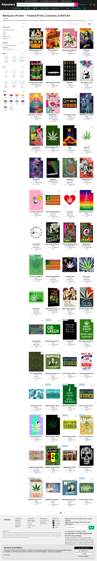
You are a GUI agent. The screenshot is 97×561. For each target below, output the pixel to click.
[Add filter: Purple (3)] (23, 101)
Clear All (23, 23)
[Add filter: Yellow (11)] (23, 95)
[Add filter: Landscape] (22, 57)
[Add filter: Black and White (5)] (5, 95)
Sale (84, 8)
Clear (20, 42)
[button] (31, 1)
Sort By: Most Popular (73, 24)
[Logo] (8, 4)
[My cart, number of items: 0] (94, 4)
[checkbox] (6, 73)
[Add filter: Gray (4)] (17, 101)
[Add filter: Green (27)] (5, 107)
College (13, 12)
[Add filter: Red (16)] (11, 95)
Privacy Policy (7, 554)
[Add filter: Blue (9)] (11, 101)
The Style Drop (17, 8)
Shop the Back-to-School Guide (49, 1)
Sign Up (91, 527)
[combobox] (45, 5)
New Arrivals (55, 8)
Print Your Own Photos (31, 1)
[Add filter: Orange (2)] (17, 95)
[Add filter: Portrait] (6, 58)
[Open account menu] (87, 5)
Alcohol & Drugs (20, 12)
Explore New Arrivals (66, 1)
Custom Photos (44, 8)
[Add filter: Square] (14, 57)
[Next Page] (93, 24)
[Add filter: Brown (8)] (5, 101)
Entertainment (6, 12)
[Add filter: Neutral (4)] (11, 107)
